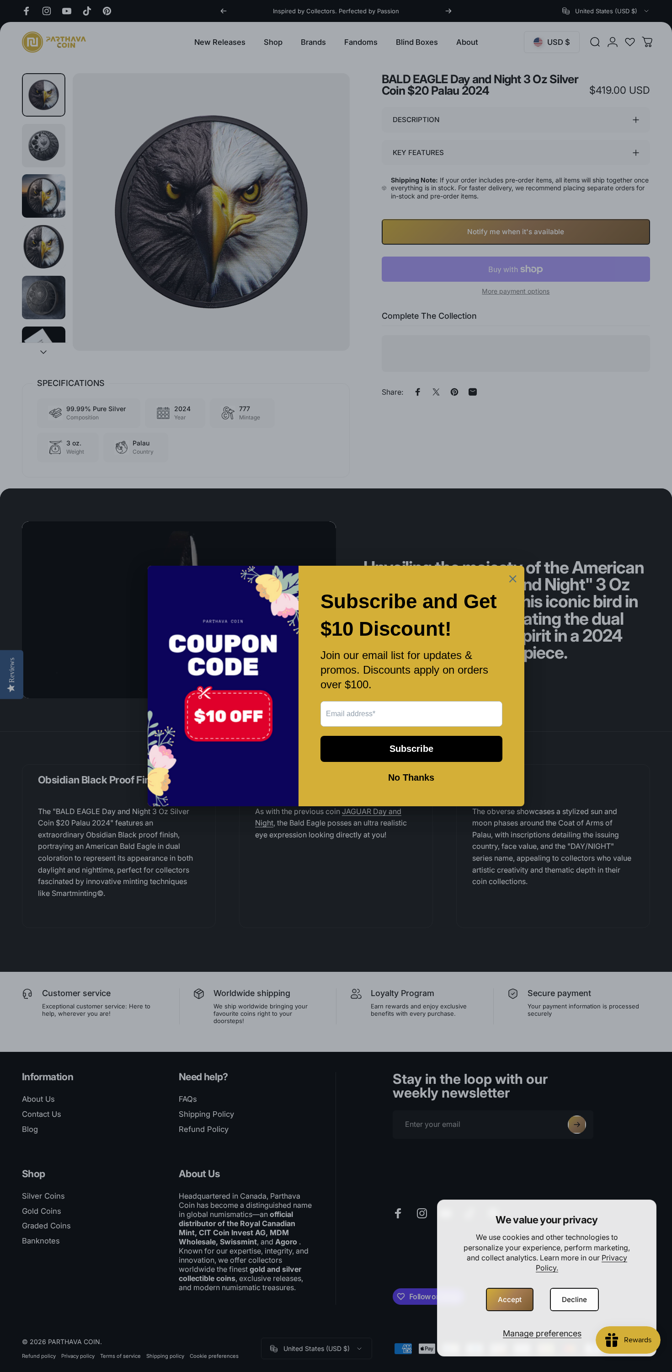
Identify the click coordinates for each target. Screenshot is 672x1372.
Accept (510, 1299)
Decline (574, 1299)
